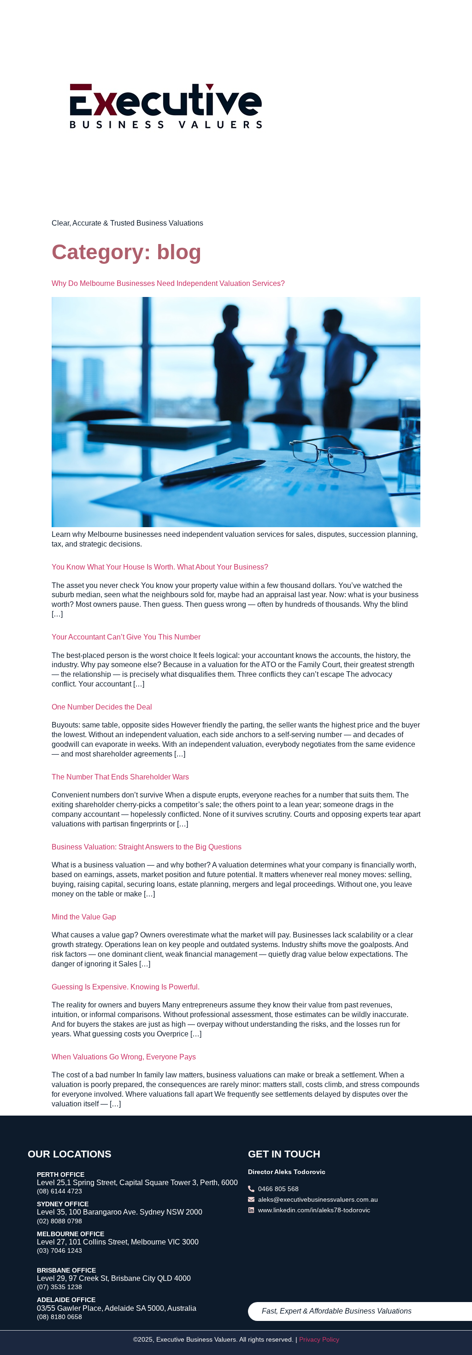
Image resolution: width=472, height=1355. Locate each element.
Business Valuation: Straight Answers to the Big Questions (147, 847)
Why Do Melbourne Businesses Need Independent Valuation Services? (168, 283)
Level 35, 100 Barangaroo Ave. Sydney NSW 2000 (119, 1212)
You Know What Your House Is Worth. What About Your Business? (160, 567)
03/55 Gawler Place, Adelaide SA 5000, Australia (116, 1308)
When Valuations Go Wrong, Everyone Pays (124, 1057)
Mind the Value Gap (84, 917)
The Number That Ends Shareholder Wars (120, 777)
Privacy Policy (319, 1339)
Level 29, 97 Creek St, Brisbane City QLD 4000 (114, 1278)
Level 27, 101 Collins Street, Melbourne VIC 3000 (118, 1242)
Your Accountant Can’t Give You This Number (126, 637)
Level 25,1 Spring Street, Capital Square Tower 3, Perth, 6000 (137, 1182)
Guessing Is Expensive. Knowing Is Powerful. (126, 987)
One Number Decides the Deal (102, 707)
